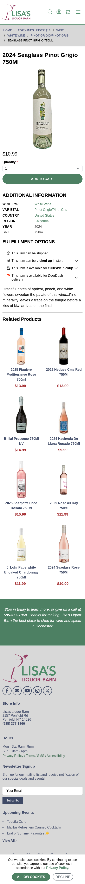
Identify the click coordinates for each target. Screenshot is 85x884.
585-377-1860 (15, 615)
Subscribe (12, 800)
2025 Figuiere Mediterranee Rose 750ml (21, 374)
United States (44, 215)
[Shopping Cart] (67, 12)
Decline (62, 877)
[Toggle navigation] (78, 12)
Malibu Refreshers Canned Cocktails (34, 827)
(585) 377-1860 (13, 723)
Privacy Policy (57, 868)
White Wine (42, 204)
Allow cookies (31, 877)
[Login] (59, 12)
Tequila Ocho (16, 821)
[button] (50, 12)
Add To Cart (42, 179)
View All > (9, 840)
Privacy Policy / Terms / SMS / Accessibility (33, 756)
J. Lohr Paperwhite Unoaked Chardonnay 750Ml (21, 572)
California (41, 221)
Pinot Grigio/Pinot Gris (50, 209)
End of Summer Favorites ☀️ (28, 833)
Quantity (10, 162)
